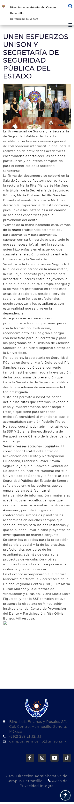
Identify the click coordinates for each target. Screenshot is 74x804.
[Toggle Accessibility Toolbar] (65, 795)
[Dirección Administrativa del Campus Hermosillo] (3, 6)
